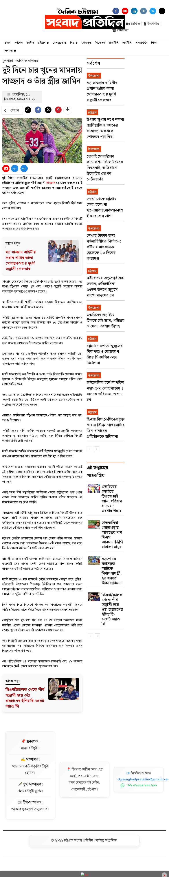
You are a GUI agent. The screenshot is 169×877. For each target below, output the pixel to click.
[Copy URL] (28, 111)
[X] (48, 111)
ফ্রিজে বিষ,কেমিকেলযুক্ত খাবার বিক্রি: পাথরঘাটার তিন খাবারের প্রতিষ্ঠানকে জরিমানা (106, 428)
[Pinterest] (58, 111)
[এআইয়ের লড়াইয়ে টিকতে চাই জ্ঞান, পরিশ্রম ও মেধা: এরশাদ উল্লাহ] (94, 488)
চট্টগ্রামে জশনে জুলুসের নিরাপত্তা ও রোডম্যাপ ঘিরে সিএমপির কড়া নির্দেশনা (105, 354)
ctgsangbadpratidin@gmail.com (139, 779)
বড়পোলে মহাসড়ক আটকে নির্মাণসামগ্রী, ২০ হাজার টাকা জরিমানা (112, 571)
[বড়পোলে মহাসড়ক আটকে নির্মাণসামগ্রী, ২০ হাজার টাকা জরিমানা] (94, 560)
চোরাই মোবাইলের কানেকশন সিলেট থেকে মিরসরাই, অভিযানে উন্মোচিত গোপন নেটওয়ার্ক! (105, 167)
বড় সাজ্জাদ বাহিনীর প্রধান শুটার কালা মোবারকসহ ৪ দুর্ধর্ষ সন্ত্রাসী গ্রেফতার (21, 260)
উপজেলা (93, 76)
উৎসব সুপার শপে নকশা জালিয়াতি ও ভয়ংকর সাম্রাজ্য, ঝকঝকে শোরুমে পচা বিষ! (105, 128)
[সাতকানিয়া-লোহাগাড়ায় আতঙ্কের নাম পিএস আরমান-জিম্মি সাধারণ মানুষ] (94, 524)
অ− (24, 168)
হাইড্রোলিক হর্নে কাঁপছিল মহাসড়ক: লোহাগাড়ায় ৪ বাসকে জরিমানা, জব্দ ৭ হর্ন (105, 391)
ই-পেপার (153, 24)
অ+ (15, 168)
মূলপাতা (7, 61)
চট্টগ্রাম (92, 112)
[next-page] (96, 449)
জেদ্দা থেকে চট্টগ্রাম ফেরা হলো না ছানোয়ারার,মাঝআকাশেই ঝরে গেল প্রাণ (105, 207)
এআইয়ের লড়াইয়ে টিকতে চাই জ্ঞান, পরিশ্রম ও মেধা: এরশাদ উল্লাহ (105, 320)
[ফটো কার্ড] (5, 168)
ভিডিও (135, 24)
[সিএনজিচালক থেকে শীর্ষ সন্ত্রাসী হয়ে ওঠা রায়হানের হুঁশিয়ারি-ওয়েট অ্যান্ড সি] (94, 596)
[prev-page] (89, 449)
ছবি (119, 24)
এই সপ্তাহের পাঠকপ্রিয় (97, 471)
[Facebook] (38, 111)
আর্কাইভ (123, 30)
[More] (67, 110)
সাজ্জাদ (50, 182)
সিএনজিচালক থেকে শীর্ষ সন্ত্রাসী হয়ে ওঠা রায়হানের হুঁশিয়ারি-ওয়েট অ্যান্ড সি (25, 698)
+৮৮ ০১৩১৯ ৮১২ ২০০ (141, 785)
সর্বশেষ (93, 63)
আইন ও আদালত (27, 61)
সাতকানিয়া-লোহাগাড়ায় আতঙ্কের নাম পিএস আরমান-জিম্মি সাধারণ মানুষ (112, 535)
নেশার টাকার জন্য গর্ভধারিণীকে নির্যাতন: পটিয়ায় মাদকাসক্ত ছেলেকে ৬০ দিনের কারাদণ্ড (104, 247)
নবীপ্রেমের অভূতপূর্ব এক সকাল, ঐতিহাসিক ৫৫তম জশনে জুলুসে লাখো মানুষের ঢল (105, 286)
